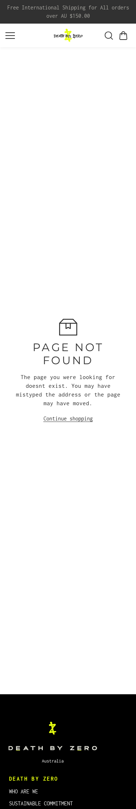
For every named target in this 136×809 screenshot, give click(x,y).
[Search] (109, 35)
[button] (123, 35)
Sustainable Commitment (41, 803)
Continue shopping (68, 418)
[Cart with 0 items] (123, 35)
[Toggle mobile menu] (27, 35)
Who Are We (23, 791)
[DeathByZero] (68, 35)
